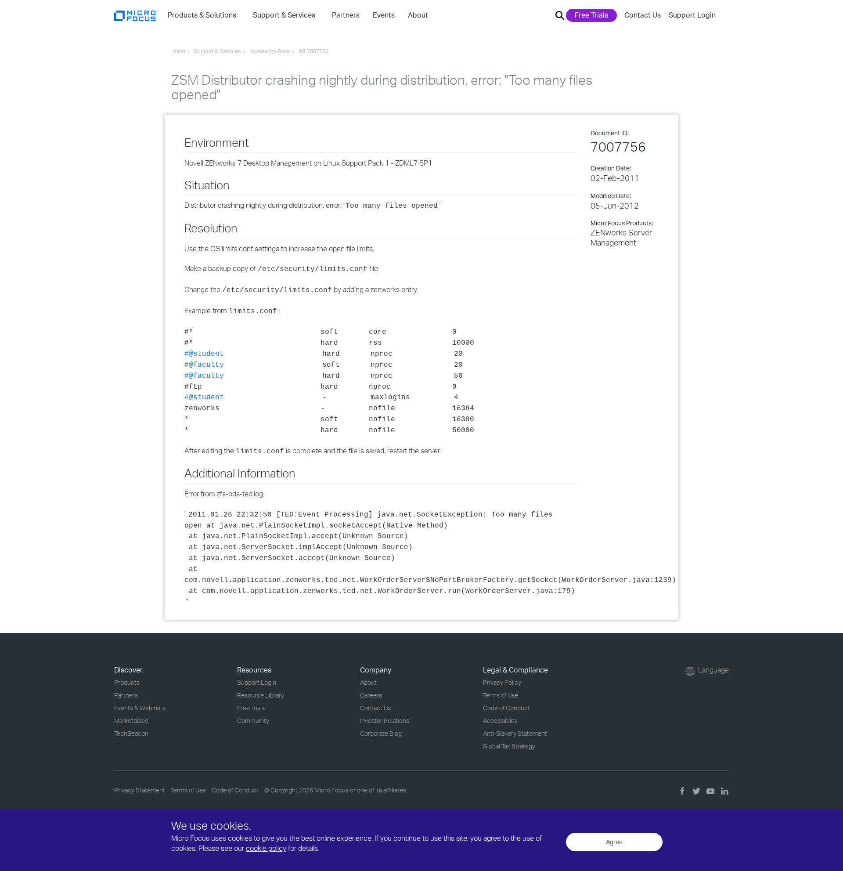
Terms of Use (500, 695)
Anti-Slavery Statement (515, 733)
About (368, 682)
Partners (126, 695)
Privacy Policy (502, 682)
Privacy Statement (139, 790)
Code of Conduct (506, 708)
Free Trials (591, 15)
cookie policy (266, 848)
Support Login (692, 15)
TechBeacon (131, 733)
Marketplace (131, 720)
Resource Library (260, 695)
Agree (614, 842)
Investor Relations (384, 720)
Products (127, 682)
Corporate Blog (381, 733)
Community (253, 720)
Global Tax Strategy (509, 746)
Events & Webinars (140, 708)
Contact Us (642, 15)
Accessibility (500, 720)
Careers (371, 695)
